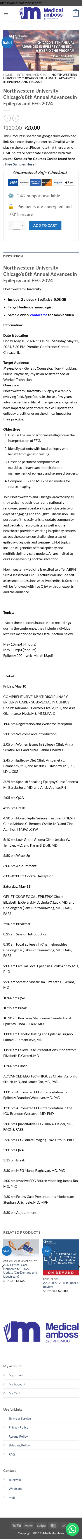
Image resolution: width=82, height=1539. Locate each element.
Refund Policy (18, 1436)
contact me (38, 315)
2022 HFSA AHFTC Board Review (60, 1284)
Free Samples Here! (20, 164)
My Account (17, 1384)
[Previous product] (15, 118)
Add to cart (45, 225)
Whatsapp (16, 1488)
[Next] (78, 1275)
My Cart (14, 1393)
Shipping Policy (19, 1445)
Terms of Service (20, 1418)
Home (8, 74)
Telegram (15, 1480)
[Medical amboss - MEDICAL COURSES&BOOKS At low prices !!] (41, 13)
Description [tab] (13, 256)
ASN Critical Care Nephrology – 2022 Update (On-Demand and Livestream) (20, 1270)
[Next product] (7, 118)
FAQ (12, 1454)
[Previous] (3, 1275)
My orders (16, 1375)
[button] (6, 13)
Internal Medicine (32, 74)
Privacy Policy (18, 1427)
